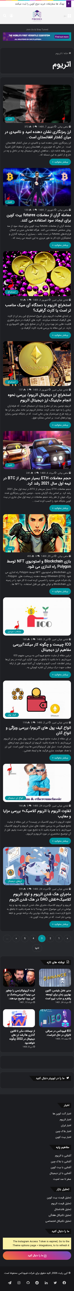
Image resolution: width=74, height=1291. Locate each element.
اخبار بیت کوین (63, 1137)
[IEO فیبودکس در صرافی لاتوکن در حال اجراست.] (55, 1018)
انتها (37, 948)
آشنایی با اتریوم (63, 1156)
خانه (66, 53)
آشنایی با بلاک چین (61, 1162)
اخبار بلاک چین (63, 1131)
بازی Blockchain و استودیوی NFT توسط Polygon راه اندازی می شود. (39, 564)
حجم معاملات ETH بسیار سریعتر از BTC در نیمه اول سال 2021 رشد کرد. (37, 480)
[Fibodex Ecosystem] (37, 36)
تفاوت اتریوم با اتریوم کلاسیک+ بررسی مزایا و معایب (37, 813)
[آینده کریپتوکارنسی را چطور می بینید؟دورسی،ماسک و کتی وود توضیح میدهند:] (19, 978)
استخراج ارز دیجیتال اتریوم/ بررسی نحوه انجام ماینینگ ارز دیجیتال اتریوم (39, 397)
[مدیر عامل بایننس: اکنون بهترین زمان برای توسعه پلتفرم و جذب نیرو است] (55, 978)
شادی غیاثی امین (60, 300)
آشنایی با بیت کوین (61, 1167)
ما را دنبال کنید (36, 1255)
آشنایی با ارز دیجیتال (60, 1173)
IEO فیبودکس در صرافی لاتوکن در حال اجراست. (58, 1033)
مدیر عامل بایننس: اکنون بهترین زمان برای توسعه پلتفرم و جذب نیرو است (58, 994)
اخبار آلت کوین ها (62, 1114)
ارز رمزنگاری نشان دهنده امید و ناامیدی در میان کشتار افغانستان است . (38, 134)
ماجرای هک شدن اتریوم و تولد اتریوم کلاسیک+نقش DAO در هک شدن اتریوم (40, 896)
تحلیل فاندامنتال (62, 1209)
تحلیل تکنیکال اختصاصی (58, 1221)
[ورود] (11, 17)
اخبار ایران (66, 1125)
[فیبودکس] (37, 15)
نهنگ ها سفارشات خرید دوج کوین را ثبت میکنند (39, 4)
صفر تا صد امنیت (62, 1179)
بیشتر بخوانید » (60, 162)
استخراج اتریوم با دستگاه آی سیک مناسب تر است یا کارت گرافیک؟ (38, 307)
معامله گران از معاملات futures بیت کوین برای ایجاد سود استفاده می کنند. (39, 217)
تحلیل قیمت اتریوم (61, 1204)
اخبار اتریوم (65, 1120)
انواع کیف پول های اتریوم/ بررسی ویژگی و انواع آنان (38, 730)
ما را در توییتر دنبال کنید (50, 1078)
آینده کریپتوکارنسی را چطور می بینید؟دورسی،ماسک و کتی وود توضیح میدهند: (20, 994)
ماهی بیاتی (63, 127)
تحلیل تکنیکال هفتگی (60, 1215)
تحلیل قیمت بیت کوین (59, 1198)
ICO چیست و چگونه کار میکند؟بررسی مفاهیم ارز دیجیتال (42, 647)
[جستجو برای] (5, 17)
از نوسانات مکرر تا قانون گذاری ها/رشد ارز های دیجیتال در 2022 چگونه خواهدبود (22, 1037)
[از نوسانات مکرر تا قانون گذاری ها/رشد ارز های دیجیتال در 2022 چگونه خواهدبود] (19, 1018)
